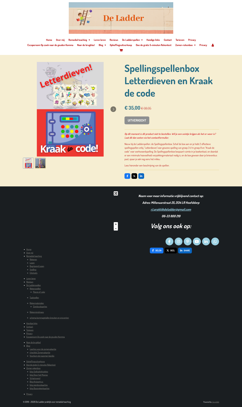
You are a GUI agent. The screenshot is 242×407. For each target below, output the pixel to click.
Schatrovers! (35, 378)
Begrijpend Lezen (37, 266)
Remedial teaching (34, 256)
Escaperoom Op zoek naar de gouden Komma (45, 336)
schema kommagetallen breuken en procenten (49, 317)
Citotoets (33, 272)
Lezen (32, 262)
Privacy (29, 333)
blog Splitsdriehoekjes (39, 371)
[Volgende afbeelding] (113, 109)
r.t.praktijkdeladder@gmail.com (171, 209)
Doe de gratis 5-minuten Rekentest (41, 364)
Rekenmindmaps (37, 312)
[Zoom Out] (116, 228)
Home (28, 249)
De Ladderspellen (33, 285)
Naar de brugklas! (33, 342)
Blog (28, 345)
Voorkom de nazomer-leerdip (42, 355)
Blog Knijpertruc (36, 381)
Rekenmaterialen (37, 303)
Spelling (33, 269)
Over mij (29, 252)
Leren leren (31, 278)
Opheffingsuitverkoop (35, 361)
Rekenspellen (35, 288)
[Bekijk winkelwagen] (121, 50)
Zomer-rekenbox (33, 368)
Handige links (31, 323)
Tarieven (29, 330)
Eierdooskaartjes (40, 306)
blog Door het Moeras (39, 375)
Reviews (29, 281)
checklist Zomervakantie (40, 352)
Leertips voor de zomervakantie (43, 349)
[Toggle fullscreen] (116, 193)
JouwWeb (215, 402)
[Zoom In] (116, 224)
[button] (28, 163)
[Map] (71, 211)
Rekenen (33, 259)
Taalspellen (34, 297)
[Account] (213, 45)
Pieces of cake (39, 292)
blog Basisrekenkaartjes (39, 388)
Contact (29, 326)
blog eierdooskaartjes (39, 385)
